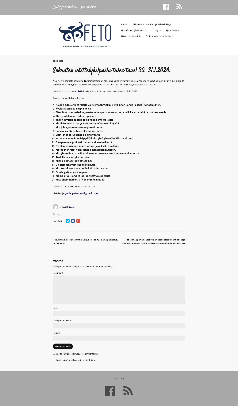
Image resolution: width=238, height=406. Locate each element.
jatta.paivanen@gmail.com (81, 193)
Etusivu (124, 24)
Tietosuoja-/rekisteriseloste (159, 36)
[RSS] (128, 390)
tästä (79, 91)
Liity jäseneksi (65, 7)
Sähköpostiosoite (62, 320)
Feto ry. (155, 30)
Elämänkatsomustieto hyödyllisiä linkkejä (152, 24)
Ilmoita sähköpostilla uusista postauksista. (75, 360)
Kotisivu (56, 332)
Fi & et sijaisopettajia (131, 36)
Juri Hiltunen (68, 207)
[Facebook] (109, 390)
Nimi (56, 308)
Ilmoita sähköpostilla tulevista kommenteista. (77, 353)
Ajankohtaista (172, 30)
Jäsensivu (88, 7)
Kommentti (58, 272)
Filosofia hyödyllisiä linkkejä (134, 30)
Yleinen (59, 214)
